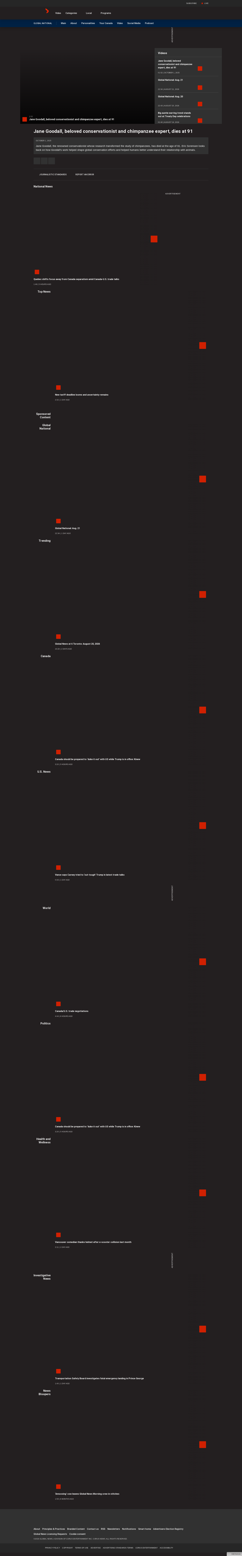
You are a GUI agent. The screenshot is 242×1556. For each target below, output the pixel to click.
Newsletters (113, 1529)
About (73, 23)
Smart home (144, 1529)
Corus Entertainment (147, 1548)
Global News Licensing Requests (50, 1534)
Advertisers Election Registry (168, 1529)
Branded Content (76, 1529)
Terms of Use (81, 1548)
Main (63, 23)
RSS (103, 1529)
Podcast (149, 23)
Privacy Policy (52, 1548)
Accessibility (166, 1548)
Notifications (129, 1529)
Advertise (96, 1548)
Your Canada (106, 23)
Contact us (93, 1529)
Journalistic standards (53, 174)
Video (58, 13)
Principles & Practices (53, 1529)
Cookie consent (77, 1534)
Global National (42, 24)
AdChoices (236, 1554)
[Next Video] (151, 239)
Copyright (67, 1548)
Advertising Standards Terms (118, 1548)
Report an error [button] (84, 174)
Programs (106, 13)
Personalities (88, 23)
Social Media (133, 23)
